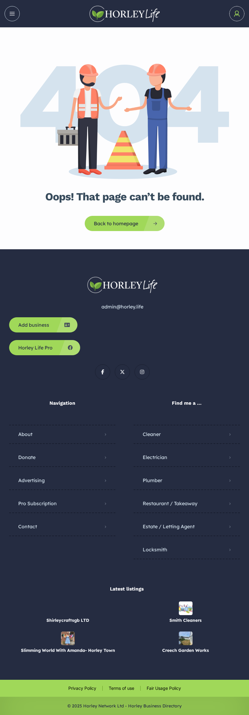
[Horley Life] (124, 13)
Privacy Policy (82, 688)
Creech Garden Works (185, 650)
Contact (27, 526)
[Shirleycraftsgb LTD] (68, 608)
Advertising (31, 480)
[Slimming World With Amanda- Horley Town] (68, 638)
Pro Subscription (37, 503)
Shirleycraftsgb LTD (67, 620)
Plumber (152, 480)
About (25, 434)
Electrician (155, 457)
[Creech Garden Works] (186, 638)
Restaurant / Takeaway (170, 503)
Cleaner (152, 434)
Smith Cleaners (185, 620)
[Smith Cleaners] (186, 608)
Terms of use (121, 688)
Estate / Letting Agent (169, 526)
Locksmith (155, 549)
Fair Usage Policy (164, 688)
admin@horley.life (122, 307)
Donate (27, 457)
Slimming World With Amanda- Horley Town (68, 650)
